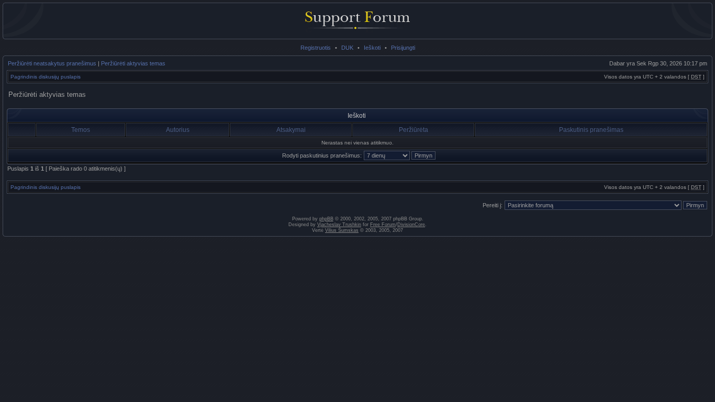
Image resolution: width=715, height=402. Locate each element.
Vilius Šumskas (342, 230)
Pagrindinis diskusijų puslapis (45, 77)
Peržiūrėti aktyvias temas (133, 63)
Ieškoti (372, 47)
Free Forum (383, 224)
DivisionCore (411, 224)
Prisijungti (403, 47)
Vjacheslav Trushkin (339, 224)
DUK (347, 47)
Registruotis (315, 47)
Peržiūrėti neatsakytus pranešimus (52, 63)
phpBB (326, 218)
